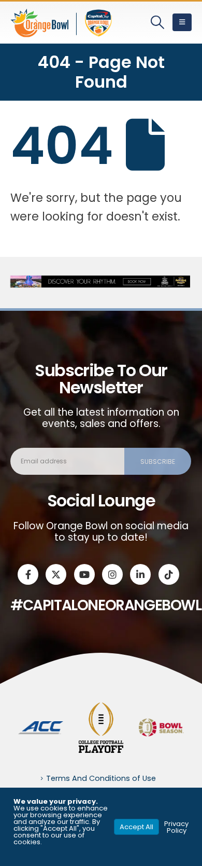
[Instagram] (112, 574)
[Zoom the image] (40, 727)
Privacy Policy (176, 827)
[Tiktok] (168, 574)
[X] (56, 574)
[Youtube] (84, 574)
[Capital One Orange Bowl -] (62, 22)
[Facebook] (28, 574)
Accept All (136, 827)
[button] (158, 22)
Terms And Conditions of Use (101, 778)
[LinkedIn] (140, 574)
